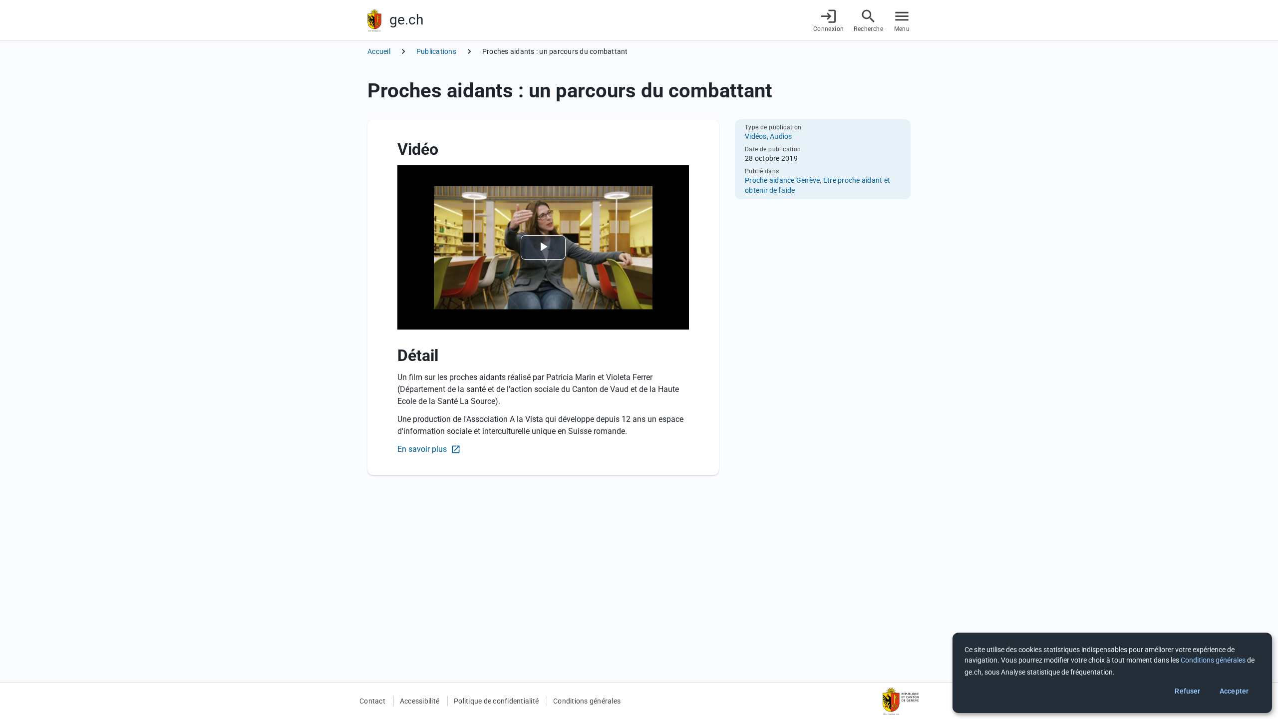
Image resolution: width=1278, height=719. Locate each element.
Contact (372, 701)
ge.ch (406, 19)
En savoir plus (423, 449)
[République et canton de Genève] (374, 20)
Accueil (378, 51)
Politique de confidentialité (496, 701)
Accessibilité (419, 701)
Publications (436, 51)
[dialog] (1112, 673)
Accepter (1234, 691)
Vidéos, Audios (768, 136)
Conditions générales (587, 701)
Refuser (1187, 691)
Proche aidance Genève (782, 180)
